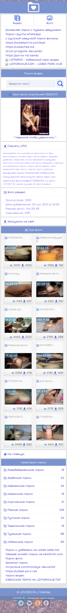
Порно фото (14, 558)
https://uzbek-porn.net (21, 571)
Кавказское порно (35, 485)
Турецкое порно (35, 533)
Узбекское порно (35, 541)
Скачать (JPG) (17, 145)
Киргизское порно (35, 501)
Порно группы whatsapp (23, 34)
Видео (17, 23)
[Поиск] (60, 83)
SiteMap (45, 592)
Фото (49, 23)
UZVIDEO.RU (28, 592)
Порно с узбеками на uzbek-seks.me (32, 549)
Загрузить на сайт (20, 221)
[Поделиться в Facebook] (46, 602)
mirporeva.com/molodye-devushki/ (30, 566)
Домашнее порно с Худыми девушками (33, 29)
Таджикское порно (35, 525)
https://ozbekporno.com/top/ (25, 42)
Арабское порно (35, 477)
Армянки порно (17, 562)
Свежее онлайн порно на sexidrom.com (34, 554)
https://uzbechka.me (20, 46)
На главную (15, 453)
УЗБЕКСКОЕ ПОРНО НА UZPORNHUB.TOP (33, 579)
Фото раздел (16, 192)
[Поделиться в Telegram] (21, 602)
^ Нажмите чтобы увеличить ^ (34, 137)
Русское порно (35, 517)
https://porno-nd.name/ (22, 55)
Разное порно (35, 509)
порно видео (15, 575)
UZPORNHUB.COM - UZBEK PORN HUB (35, 63)
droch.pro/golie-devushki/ (24, 51)
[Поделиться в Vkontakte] (29, 602)
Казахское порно (35, 493)
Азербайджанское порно (35, 469)
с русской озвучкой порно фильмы (32, 38)
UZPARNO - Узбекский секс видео (34, 59)
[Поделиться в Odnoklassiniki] (37, 602)
